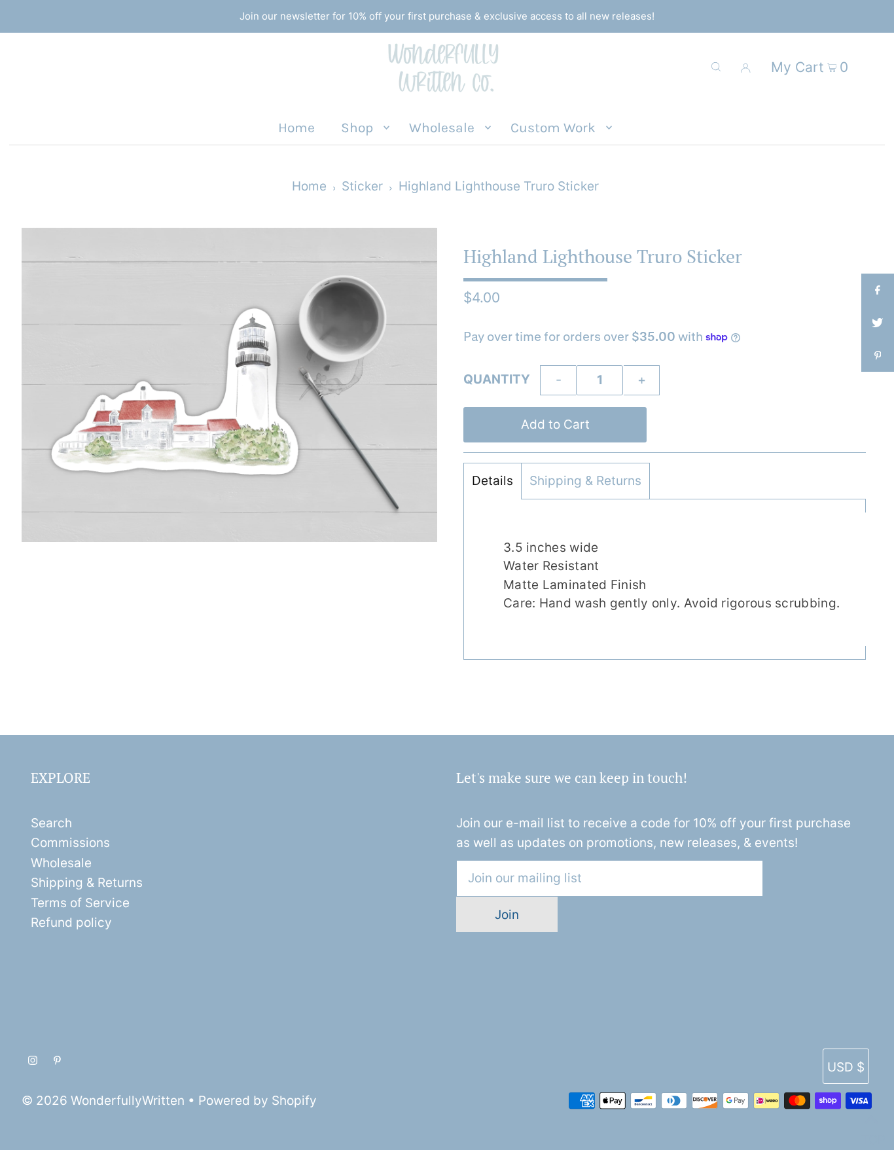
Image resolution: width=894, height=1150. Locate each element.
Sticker (362, 186)
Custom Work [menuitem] (553, 127)
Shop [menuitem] (357, 127)
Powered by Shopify (257, 1100)
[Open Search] (715, 67)
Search (51, 823)
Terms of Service (80, 902)
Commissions (70, 842)
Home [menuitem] (296, 127)
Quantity (496, 379)
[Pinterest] (57, 1061)
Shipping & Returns (585, 480)
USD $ (846, 1067)
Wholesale (61, 863)
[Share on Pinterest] (877, 355)
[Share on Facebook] (877, 290)
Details (492, 480)
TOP (871, 1134)
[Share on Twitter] (877, 322)
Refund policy (71, 922)
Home (309, 186)
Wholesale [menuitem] (441, 127)
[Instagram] (32, 1061)
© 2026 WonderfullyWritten (103, 1100)
